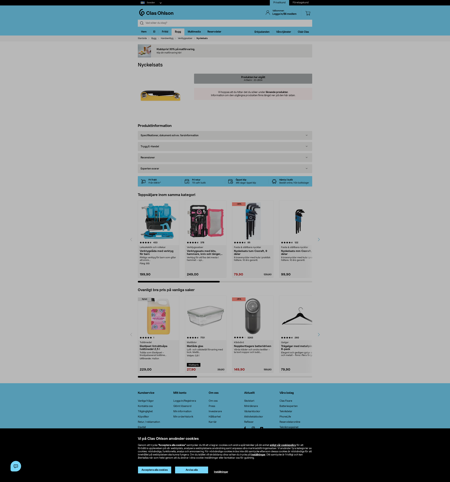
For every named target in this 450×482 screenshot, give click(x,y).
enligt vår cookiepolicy (283, 445)
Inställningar (221, 472)
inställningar (258, 455)
